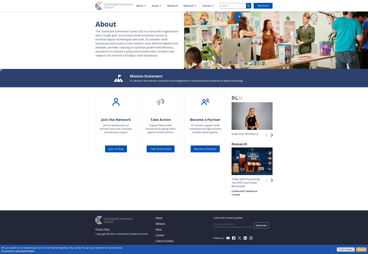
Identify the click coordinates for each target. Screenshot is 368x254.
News (159, 229)
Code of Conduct (165, 240)
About (139, 5)
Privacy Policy (102, 229)
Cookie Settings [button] (345, 249)
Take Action (263, 5)
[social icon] (228, 238)
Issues (155, 5)
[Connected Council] (114, 6)
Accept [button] (361, 249)
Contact (206, 5)
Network (188, 5)
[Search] (248, 5)
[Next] (271, 134)
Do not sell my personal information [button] (17, 251)
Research (172, 5)
